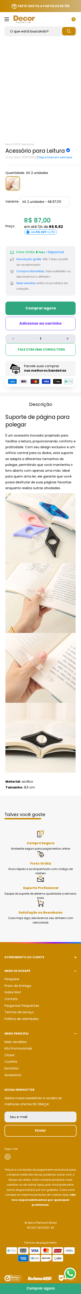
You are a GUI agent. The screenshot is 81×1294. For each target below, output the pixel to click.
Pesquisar (11, 979)
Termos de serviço (19, 1012)
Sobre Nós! (12, 992)
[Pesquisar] (69, 31)
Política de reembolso (21, 1019)
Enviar (40, 1130)
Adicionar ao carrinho (40, 323)
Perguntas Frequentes (21, 1005)
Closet (9, 1055)
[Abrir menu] (6, 19)
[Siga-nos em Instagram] (7, 1157)
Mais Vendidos (15, 1042)
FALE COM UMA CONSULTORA (41, 349)
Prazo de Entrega (17, 985)
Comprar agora (40, 308)
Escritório (11, 1068)
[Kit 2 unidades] (13, 183)
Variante (12, 201)
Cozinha (10, 1061)
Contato (11, 999)
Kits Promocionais (18, 1048)
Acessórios (12, 1075)
